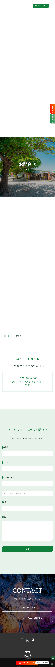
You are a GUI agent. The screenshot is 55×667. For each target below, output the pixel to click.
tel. (27, 607)
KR (20, 6)
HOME (6, 336)
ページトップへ (53, 658)
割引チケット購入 (52, 108)
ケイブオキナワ (6, 5)
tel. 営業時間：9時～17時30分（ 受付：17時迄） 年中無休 (27, 381)
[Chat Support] (52, 663)
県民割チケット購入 (52, 118)
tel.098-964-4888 (40, 6)
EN (26, 6)
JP (29, 6)
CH (23, 6)
